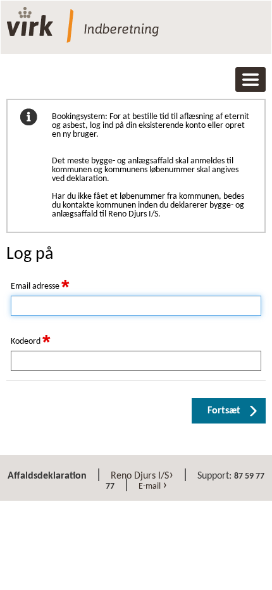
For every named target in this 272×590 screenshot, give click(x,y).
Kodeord (30, 341)
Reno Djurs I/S (142, 476)
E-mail (153, 486)
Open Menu (250, 79)
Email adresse (40, 286)
